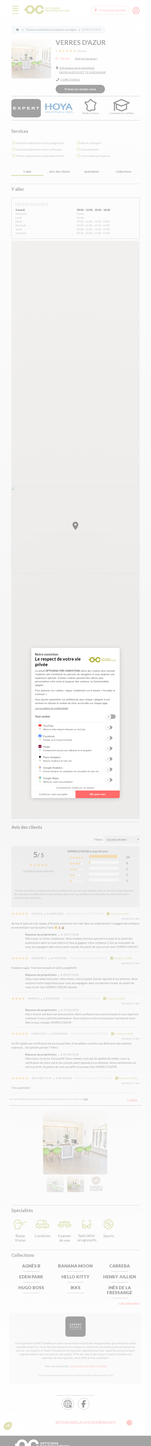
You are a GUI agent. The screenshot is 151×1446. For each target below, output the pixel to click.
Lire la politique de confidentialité (51, 708)
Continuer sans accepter (53, 794)
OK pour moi (98, 794)
